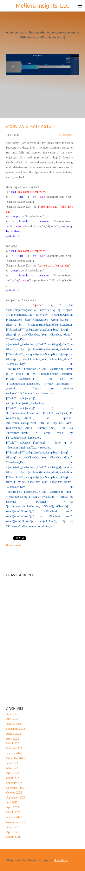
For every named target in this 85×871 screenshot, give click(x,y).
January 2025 (14, 723)
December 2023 (15, 758)
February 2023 (14, 782)
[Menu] (80, 5)
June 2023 (12, 763)
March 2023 (13, 777)
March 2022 (13, 812)
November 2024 (15, 728)
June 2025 (12, 714)
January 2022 (14, 817)
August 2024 (13, 733)
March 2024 (13, 743)
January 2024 (14, 753)
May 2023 (12, 768)
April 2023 (12, 773)
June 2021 (12, 827)
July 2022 (12, 802)
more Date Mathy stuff (31, 126)
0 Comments (66, 134)
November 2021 (15, 822)
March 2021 (13, 836)
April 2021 (12, 832)
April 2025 (12, 718)
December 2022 (15, 787)
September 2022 (15, 797)
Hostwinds (60, 860)
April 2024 (12, 738)
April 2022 (12, 807)
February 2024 (14, 748)
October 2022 (14, 792)
